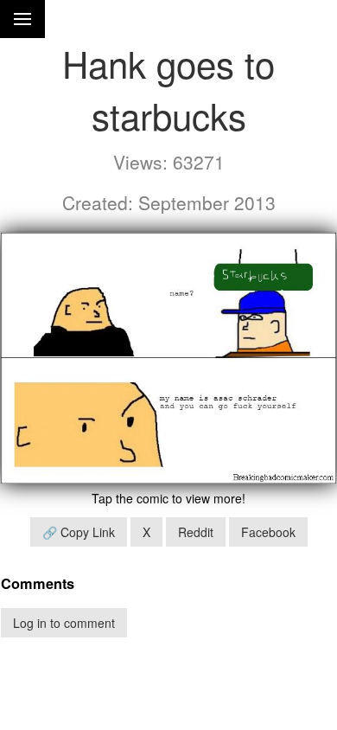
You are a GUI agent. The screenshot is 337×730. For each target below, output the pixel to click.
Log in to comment (64, 622)
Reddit (195, 532)
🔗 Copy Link (78, 532)
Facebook (268, 532)
